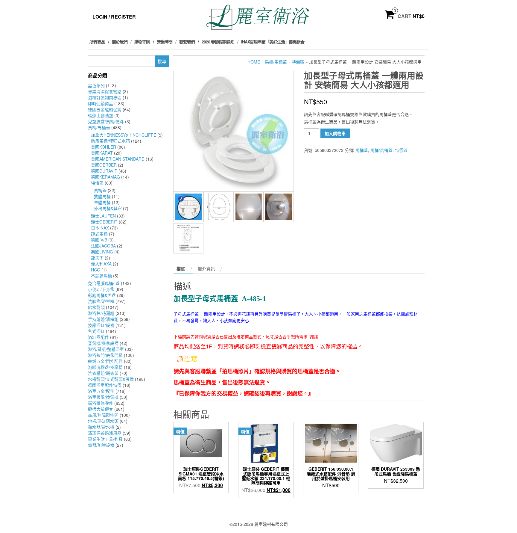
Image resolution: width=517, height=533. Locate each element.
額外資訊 (206, 268)
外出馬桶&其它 (108, 208)
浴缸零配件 (98, 337)
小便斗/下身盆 (101, 289)
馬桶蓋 (100, 190)
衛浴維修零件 (100, 403)
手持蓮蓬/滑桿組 (103, 319)
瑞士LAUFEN (103, 216)
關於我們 (119, 42)
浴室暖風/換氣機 (103, 397)
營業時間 (164, 42)
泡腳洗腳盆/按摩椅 (105, 367)
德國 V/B (99, 240)
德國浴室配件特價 (104, 385)
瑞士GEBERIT (104, 222)
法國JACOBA (103, 246)
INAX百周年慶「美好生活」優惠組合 (272, 42)
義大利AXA (101, 264)
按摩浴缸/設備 (101, 325)
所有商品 (97, 42)
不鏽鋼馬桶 (101, 276)
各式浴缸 (96, 331)
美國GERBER (104, 165)
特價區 (97, 183)
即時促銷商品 (100, 103)
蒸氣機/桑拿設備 (103, 343)
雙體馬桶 (102, 196)
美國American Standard (118, 159)
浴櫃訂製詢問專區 (104, 97)
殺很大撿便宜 (100, 409)
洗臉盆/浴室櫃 (101, 301)
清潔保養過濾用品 (104, 433)
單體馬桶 (102, 202)
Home (253, 62)
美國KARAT (102, 153)
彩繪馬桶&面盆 (102, 295)
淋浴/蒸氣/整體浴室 (106, 349)
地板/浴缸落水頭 (103, 421)
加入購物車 (335, 133)
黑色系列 (96, 85)
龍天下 (97, 258)
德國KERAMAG (105, 177)
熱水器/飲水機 (101, 427)
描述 (181, 268)
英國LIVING (102, 252)
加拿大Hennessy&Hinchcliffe (123, 135)
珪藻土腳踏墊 (100, 115)
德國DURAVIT (104, 171)
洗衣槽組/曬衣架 (103, 373)
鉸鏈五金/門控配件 (105, 361)
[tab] (183, 268)
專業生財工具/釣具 (105, 439)
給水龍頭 (96, 307)
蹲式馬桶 (99, 234)
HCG (95, 270)
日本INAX (100, 228)
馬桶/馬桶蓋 (99, 127)
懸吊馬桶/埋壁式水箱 (110, 141)
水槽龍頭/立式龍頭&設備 (111, 379)
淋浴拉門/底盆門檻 (105, 355)
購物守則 (142, 42)
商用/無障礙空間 (103, 415)
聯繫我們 (187, 42)
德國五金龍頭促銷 (104, 109)
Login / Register (114, 16)
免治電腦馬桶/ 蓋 (104, 283)
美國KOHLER (103, 147)
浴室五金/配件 (101, 391)
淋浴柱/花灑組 (101, 313)
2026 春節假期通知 (218, 42)
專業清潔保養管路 (104, 91)
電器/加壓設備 (101, 445)
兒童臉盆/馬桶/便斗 (106, 121)
